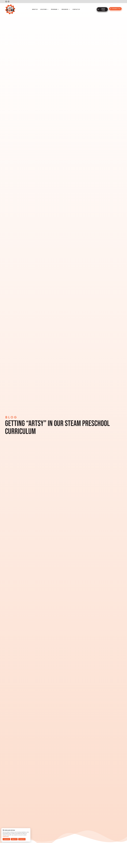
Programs (54, 9)
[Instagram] (8, 1)
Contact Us (76, 9)
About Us (35, 9)
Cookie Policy (6, 836)
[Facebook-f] (6, 1)
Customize (6, 839)
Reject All (14, 839)
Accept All (21, 839)
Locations (43, 9)
